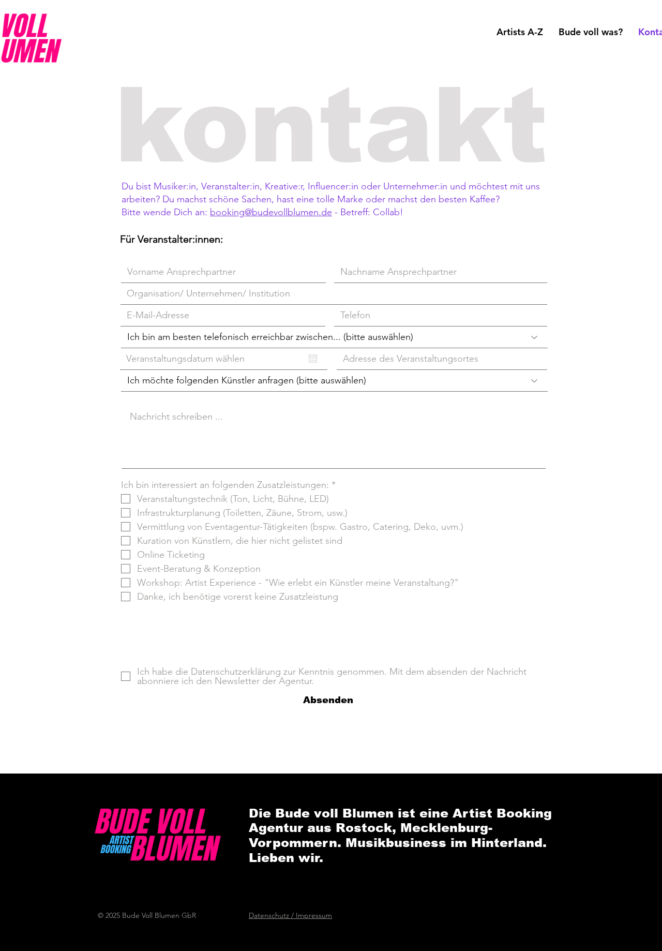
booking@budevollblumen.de (271, 212)
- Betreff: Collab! (367, 212)
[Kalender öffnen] (313, 358)
